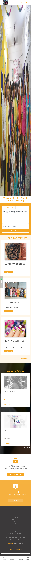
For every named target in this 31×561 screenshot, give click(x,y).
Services (15, 517)
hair (15, 535)
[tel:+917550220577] (22, 2)
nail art (15, 531)
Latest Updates (15, 519)
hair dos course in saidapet (15, 539)
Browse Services (15, 474)
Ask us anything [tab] (8, 207)
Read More (7, 404)
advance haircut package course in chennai (15, 537)
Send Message (15, 231)
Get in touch (15, 500)
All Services (25, 358)
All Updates (25, 447)
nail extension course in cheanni (15, 533)
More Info (15, 521)
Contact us (15, 523)
